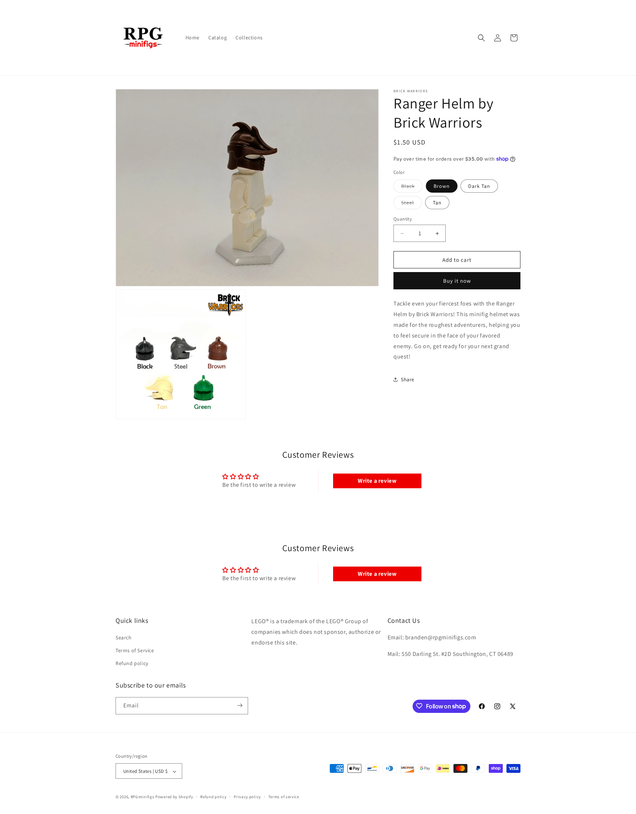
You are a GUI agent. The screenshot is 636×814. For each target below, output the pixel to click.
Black (412, 187)
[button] (481, 38)
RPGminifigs (143, 797)
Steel (411, 204)
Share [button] (407, 379)
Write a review (377, 481)
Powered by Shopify (174, 797)
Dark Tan (479, 186)
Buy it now (457, 280)
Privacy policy (247, 796)
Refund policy (132, 663)
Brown (442, 186)
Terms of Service (135, 650)
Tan (437, 202)
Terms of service (283, 796)
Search (124, 637)
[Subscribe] (240, 705)
